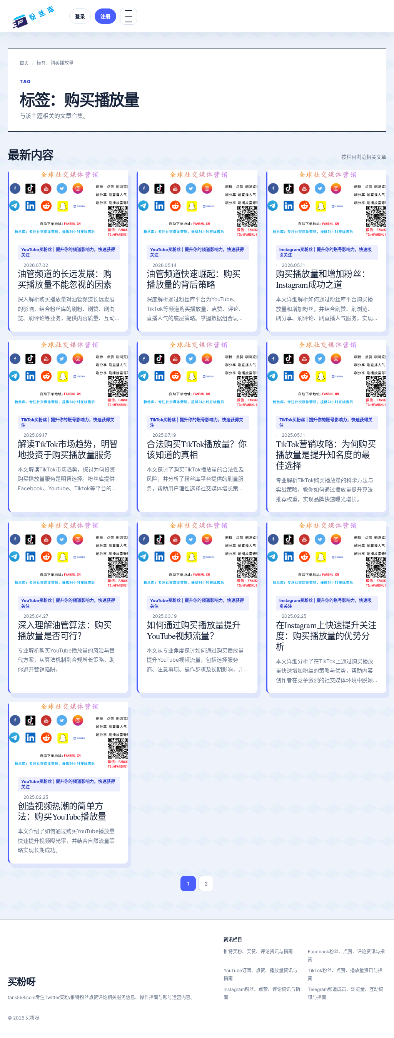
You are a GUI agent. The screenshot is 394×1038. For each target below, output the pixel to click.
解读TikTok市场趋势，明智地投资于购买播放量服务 (68, 449)
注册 (105, 16)
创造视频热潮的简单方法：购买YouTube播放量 (62, 811)
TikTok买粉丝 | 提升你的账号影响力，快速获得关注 (67, 422)
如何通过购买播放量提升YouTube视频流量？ (193, 630)
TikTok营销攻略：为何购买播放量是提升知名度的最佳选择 (326, 454)
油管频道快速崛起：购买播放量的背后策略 (193, 279)
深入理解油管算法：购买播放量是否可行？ (65, 630)
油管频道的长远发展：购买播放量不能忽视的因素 (65, 279)
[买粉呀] (33, 16)
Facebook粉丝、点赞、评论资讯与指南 (346, 956)
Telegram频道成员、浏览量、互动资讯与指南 (345, 993)
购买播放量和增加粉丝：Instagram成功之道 (323, 279)
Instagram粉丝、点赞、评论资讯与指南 (262, 993)
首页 (24, 63)
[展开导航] (128, 16)
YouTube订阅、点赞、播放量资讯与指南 (260, 974)
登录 (80, 16)
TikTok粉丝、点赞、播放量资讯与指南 (345, 974)
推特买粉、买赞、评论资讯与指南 (258, 951)
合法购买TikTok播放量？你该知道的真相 (197, 449)
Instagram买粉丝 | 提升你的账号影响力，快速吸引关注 (325, 252)
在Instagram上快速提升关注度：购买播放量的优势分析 (326, 635)
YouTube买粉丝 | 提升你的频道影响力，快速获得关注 (68, 252)
